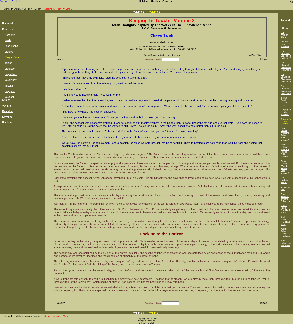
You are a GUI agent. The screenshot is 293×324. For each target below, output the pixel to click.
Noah (8, 40)
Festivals (7, 122)
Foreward (7, 23)
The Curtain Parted (284, 180)
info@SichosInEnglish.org (159, 49)
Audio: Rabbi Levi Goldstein (286, 243)
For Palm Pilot (254, 55)
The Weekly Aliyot (284, 34)
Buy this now (174, 55)
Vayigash (10, 91)
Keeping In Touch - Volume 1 (286, 112)
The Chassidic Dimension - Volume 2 (286, 54)
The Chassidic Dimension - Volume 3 (286, 66)
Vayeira (9, 51)
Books (27, 9)
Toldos (8, 62)
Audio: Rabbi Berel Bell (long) (285, 221)
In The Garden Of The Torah (284, 101)
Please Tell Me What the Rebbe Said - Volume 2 (285, 150)
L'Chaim (284, 28)
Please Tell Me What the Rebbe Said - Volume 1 (285, 134)
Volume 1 (138, 11)
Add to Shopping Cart (154, 55)
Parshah (37, 9)
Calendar (167, 1)
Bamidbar (7, 111)
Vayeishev (11, 79)
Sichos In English (10, 1)
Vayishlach (11, 74)
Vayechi (9, 96)
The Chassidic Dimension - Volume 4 (286, 78)
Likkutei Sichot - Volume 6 (285, 44)
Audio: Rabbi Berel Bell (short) (285, 209)
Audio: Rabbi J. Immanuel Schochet (285, 197)
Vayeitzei (10, 68)
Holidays (144, 1)
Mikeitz (9, 85)
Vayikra (6, 105)
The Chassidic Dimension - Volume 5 (286, 90)
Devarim (7, 116)
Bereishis (7, 29)
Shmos (6, 99)
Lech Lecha (11, 45)
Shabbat (155, 1)
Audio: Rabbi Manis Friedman (285, 232)
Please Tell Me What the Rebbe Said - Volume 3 (285, 167)
